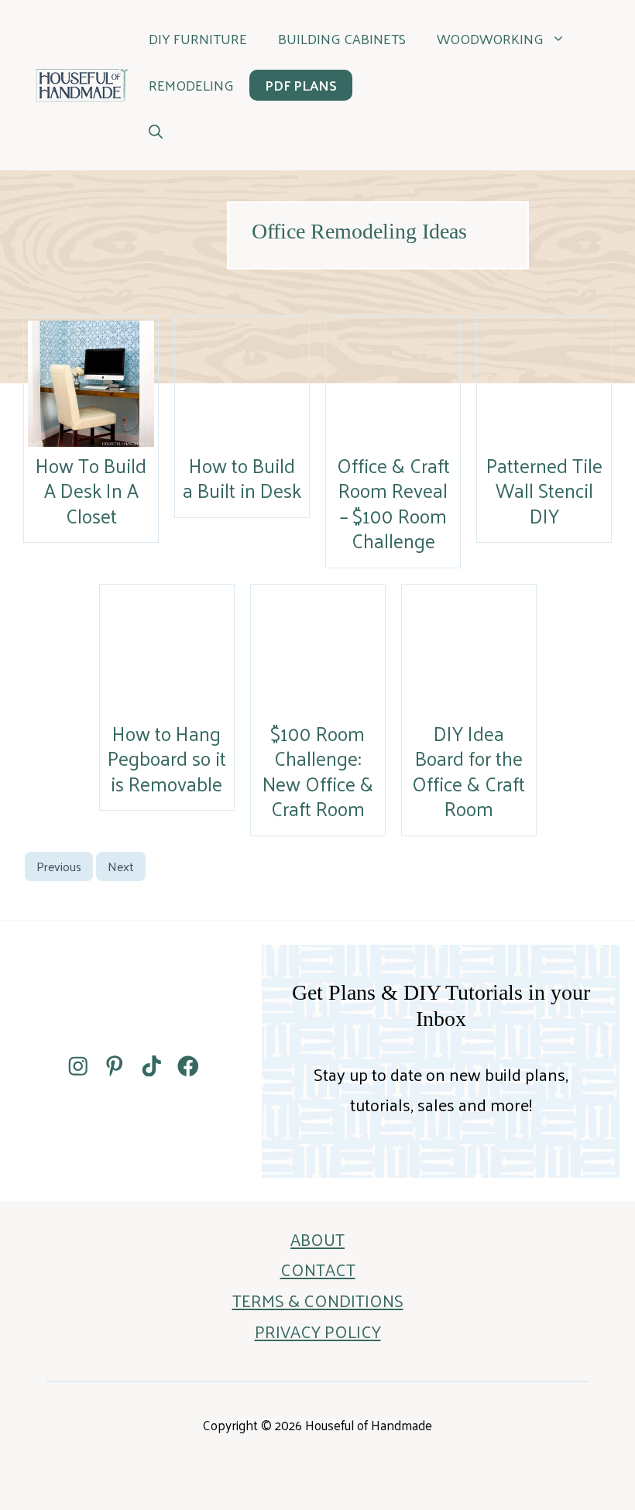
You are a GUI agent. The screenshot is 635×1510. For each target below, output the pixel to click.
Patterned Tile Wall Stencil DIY (544, 490)
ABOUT (317, 1238)
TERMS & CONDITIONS (317, 1300)
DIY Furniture (198, 38)
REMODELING (191, 85)
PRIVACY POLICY (318, 1331)
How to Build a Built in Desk (242, 478)
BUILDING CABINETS (342, 38)
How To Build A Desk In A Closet (91, 490)
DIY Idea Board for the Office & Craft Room (468, 771)
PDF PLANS (301, 85)
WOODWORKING (490, 38)
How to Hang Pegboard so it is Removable (167, 758)
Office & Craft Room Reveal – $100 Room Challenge (393, 503)
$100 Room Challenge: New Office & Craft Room (318, 771)
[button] (155, 131)
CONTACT (317, 1269)
